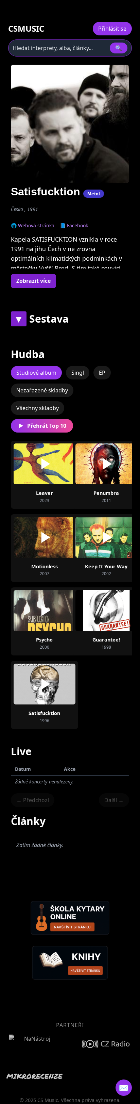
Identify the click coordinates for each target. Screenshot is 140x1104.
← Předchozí (32, 800)
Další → (114, 800)
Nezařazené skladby (42, 390)
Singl (77, 372)
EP (102, 372)
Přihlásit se (112, 28)
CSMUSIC (26, 28)
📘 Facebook (74, 225)
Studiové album (36, 372)
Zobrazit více (33, 281)
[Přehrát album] (44, 464)
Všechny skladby (37, 408)
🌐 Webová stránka (32, 225)
